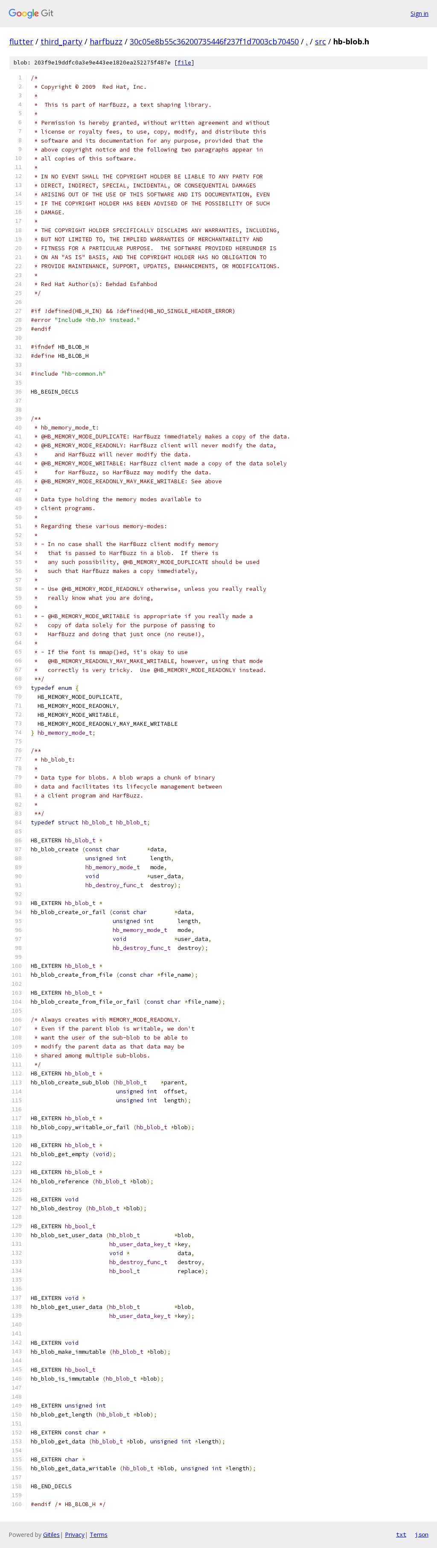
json (421, 1534)
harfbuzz (106, 41)
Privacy (74, 1534)
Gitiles (51, 1534)
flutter (21, 41)
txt (401, 1534)
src (320, 41)
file (184, 62)
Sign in (419, 13)
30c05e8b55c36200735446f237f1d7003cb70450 (214, 41)
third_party (61, 41)
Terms (99, 1534)
